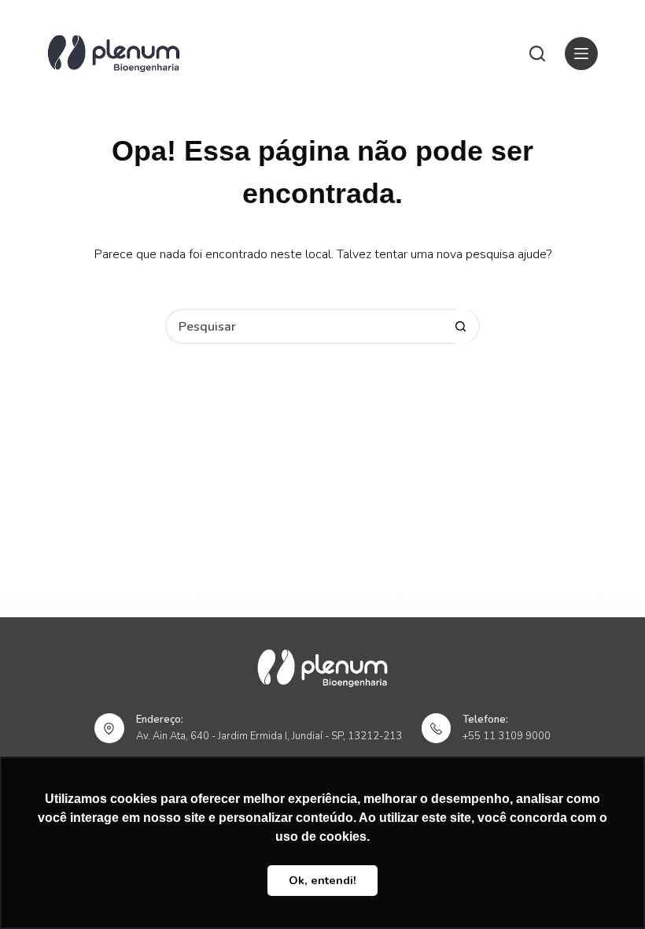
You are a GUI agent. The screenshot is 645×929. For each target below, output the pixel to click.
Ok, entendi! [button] (322, 880)
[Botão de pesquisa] (460, 326)
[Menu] (581, 53)
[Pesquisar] (537, 53)
